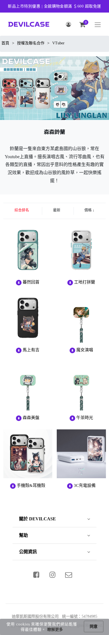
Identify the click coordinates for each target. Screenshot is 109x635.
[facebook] (36, 575)
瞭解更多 (55, 629)
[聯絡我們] (69, 575)
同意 (94, 626)
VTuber (58, 43)
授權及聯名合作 (30, 43)
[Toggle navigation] (98, 25)
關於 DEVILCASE (37, 518)
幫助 (23, 535)
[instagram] (53, 575)
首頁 (5, 43)
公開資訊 (28, 551)
